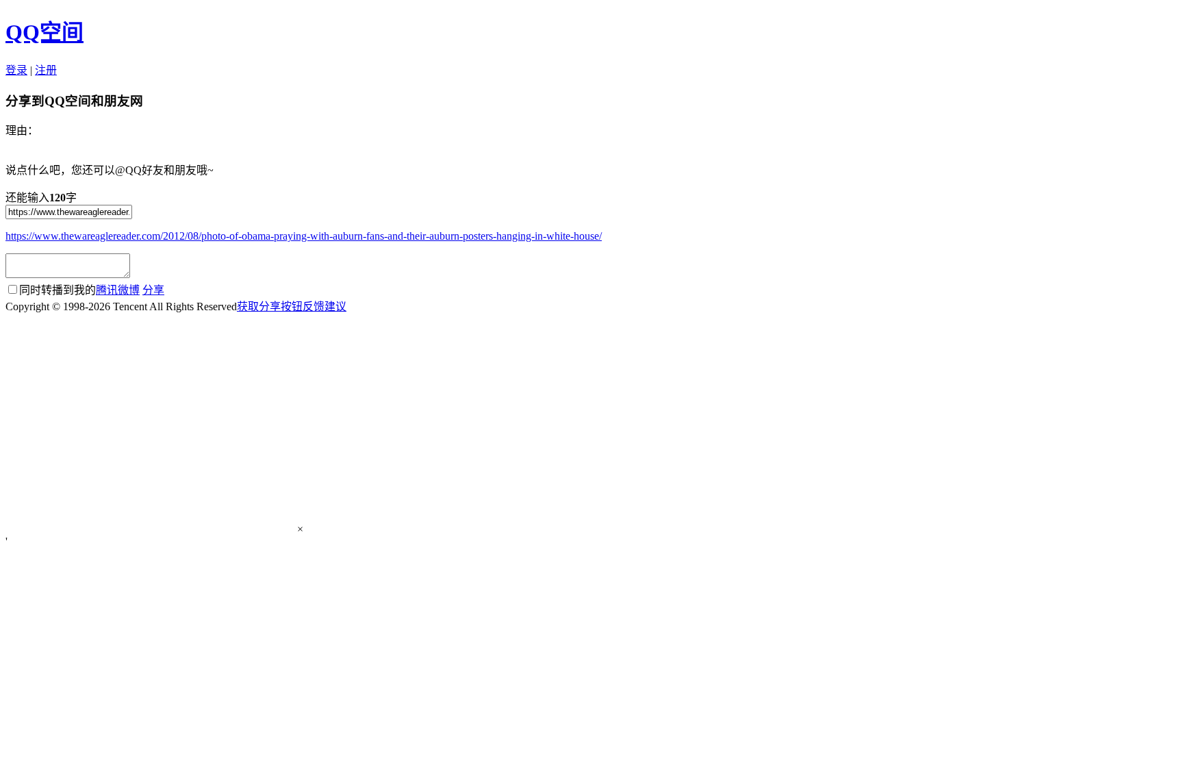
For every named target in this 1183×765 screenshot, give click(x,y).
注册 (46, 70)
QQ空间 (44, 32)
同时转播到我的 (79, 290)
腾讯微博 (118, 290)
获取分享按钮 (270, 306)
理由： (21, 130)
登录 (16, 70)
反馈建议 (324, 306)
